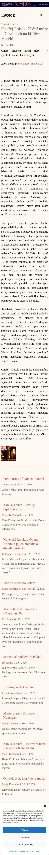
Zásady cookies (13, 851)
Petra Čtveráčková (12, 693)
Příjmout (24, 830)
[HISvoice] (8, 15)
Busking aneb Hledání (18, 687)
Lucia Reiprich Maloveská (16, 588)
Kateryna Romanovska (14, 554)
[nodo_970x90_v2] (24, 4)
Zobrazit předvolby (25, 844)
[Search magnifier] (41, 15)
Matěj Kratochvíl (11, 515)
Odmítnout (24, 837)
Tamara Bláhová (11, 484)
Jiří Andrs (7, 662)
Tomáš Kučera (9, 24)
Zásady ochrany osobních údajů (29, 851)
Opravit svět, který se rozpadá (24, 778)
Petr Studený (9, 619)
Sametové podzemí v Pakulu (22, 657)
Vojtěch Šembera (11, 723)
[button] (45, 806)
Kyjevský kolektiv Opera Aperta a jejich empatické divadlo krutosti (21, 544)
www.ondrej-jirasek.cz (29, 63)
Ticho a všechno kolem (19, 583)
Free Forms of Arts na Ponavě (24, 479)
